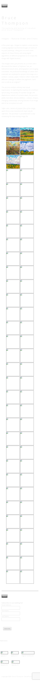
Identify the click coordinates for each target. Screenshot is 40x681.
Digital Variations (27, 656)
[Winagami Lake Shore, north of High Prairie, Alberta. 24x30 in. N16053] (13, 452)
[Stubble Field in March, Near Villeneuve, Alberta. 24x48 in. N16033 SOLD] (27, 397)
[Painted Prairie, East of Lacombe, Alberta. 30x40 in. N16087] (13, 231)
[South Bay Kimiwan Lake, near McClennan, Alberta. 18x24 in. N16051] (27, 438)
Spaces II (14, 656)
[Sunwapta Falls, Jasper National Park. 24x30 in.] (13, 203)
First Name (5, 611)
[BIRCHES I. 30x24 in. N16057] (13, 466)
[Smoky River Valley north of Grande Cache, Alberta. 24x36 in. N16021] (27, 341)
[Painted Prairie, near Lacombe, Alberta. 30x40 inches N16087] (27, 577)
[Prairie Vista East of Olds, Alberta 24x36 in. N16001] (13, 314)
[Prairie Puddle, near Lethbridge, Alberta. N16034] (13, 411)
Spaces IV (15, 665)
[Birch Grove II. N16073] (13, 521)
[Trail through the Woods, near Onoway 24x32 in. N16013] (13, 148)
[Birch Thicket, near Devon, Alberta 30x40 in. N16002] (27, 314)
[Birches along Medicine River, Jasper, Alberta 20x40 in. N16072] (27, 507)
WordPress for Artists (31, 676)
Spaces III (4, 665)
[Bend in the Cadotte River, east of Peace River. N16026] (27, 369)
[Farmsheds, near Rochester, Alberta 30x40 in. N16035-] (13, 134)
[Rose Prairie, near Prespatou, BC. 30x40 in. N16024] (27, 355)
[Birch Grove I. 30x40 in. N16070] (13, 507)
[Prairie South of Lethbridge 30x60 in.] (27, 148)
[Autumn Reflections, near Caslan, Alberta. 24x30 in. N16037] (13, 424)
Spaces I (4, 656)
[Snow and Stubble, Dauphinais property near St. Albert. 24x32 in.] (27, 203)
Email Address (6, 605)
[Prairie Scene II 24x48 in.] (13, 189)
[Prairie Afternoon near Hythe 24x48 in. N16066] (27, 189)
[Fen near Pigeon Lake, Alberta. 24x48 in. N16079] (13, 549)
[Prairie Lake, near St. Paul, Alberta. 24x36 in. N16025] (13, 369)
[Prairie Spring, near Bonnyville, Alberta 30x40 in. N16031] (13, 397)
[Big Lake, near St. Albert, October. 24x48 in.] (27, 217)
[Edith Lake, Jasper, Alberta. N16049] (13, 438)
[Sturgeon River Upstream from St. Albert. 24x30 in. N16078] (27, 535)
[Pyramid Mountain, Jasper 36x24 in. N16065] (27, 494)
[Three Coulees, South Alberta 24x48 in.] (13, 162)
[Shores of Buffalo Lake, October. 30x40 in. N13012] (13, 535)
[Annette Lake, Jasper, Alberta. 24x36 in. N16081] (13, 563)
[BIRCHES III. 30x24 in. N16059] (13, 480)
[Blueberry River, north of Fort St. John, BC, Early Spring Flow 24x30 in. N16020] (13, 341)
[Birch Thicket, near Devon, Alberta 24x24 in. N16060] (27, 480)
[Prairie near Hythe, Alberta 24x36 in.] (27, 162)
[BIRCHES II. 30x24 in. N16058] (27, 466)
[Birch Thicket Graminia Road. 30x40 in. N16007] (13, 328)
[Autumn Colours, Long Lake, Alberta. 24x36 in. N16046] (27, 424)
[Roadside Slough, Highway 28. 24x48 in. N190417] (13, 217)
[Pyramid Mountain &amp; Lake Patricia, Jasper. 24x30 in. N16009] (27, 328)
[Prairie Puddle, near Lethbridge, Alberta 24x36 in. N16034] (13, 175)
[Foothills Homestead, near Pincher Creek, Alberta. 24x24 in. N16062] (13, 494)
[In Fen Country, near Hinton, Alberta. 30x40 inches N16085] (13, 577)
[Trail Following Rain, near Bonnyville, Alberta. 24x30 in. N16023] (27, 563)
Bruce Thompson (15, 20)
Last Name (5, 616)
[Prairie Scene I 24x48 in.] (27, 175)
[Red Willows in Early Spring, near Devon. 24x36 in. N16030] (27, 383)
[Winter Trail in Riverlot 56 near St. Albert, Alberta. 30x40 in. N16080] (27, 549)
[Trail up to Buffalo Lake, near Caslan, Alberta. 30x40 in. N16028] (13, 383)
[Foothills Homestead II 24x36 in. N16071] (27, 134)
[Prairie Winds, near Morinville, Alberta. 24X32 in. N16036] (27, 411)
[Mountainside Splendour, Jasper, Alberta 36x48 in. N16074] (27, 521)
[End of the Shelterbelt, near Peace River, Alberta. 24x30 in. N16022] (13, 355)
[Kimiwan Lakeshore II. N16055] (27, 452)
